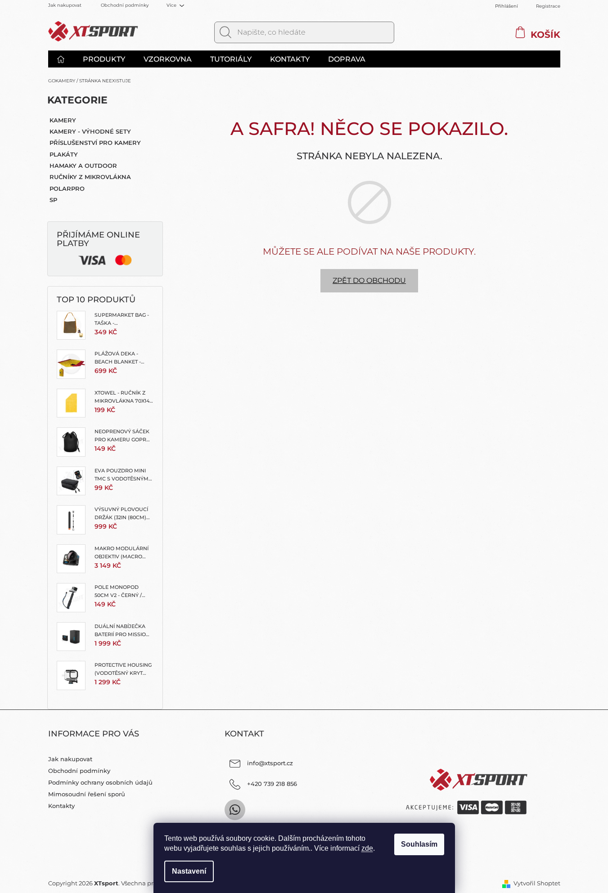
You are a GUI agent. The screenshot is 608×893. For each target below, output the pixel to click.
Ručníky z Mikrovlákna (90, 176)
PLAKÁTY (64, 154)
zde (367, 848)
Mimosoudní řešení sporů (86, 794)
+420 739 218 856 (272, 783)
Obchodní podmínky (125, 5)
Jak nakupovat (64, 5)
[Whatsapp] (235, 809)
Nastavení (189, 871)
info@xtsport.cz (270, 763)
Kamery (63, 120)
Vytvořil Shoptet (536, 883)
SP (53, 199)
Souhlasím (419, 844)
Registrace (548, 6)
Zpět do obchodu (369, 280)
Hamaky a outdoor (83, 165)
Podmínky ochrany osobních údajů (100, 782)
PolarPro (67, 188)
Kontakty (61, 805)
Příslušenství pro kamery (95, 142)
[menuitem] (65, 59)
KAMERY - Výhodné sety (90, 131)
